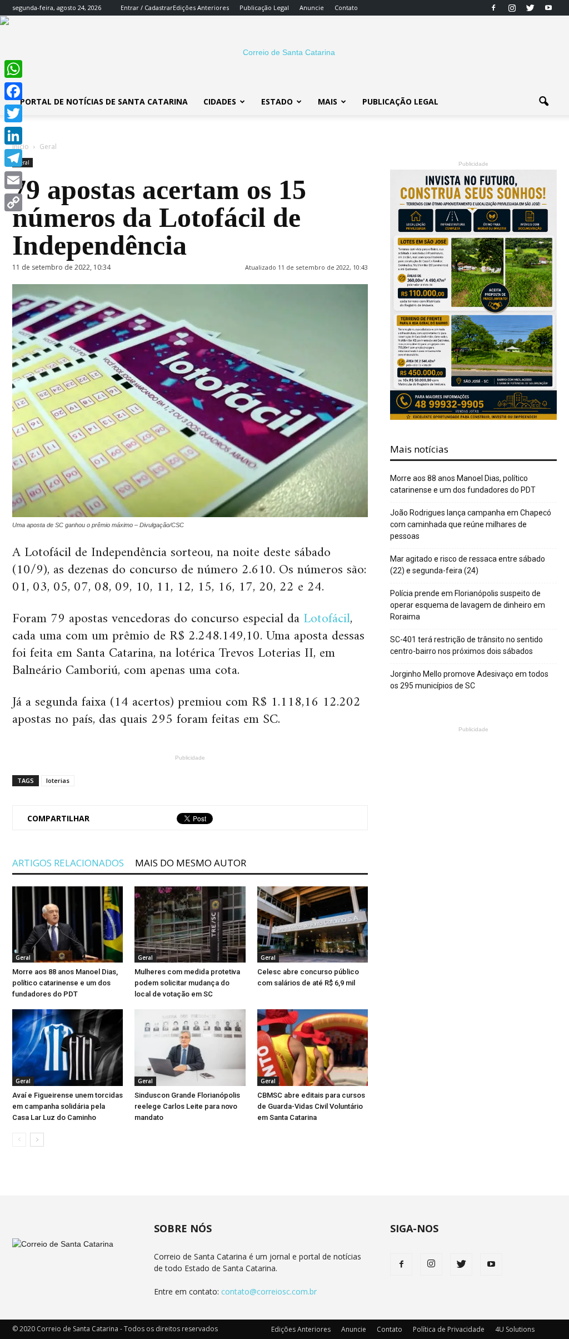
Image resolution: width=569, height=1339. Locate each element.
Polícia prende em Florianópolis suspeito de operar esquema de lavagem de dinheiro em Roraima (467, 605)
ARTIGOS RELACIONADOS (68, 862)
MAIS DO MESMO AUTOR (190, 862)
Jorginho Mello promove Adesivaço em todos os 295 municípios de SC (469, 680)
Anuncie (312, 7)
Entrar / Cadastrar (147, 7)
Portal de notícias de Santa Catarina (104, 101)
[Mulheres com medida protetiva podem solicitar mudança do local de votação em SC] (189, 924)
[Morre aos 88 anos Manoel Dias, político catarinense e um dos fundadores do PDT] (67, 924)
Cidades (219, 101)
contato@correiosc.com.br (269, 1291)
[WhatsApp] (13, 69)
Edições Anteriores (201, 7)
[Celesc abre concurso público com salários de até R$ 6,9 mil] (312, 924)
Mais (327, 101)
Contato (346, 7)
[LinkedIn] (13, 136)
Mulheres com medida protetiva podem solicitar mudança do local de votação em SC (187, 983)
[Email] (13, 180)
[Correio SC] (284, 52)
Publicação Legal (264, 7)
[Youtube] (548, 8)
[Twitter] (530, 8)
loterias (57, 780)
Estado (277, 101)
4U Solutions (515, 1329)
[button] (543, 101)
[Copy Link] (13, 202)
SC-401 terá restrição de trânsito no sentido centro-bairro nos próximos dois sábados (466, 645)
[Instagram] (511, 8)
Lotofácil (325, 619)
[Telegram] (13, 158)
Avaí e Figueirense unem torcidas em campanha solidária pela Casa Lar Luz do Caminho (67, 1106)
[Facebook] (493, 8)
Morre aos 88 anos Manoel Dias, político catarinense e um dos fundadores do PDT (65, 983)
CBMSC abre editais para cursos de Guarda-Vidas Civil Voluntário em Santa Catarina (311, 1106)
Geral (23, 957)
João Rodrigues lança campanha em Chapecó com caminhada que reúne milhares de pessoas (470, 524)
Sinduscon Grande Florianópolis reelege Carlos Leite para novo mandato (187, 1106)
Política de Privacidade (449, 1329)
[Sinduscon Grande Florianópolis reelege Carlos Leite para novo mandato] (189, 1047)
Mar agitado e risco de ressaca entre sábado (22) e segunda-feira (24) (467, 564)
